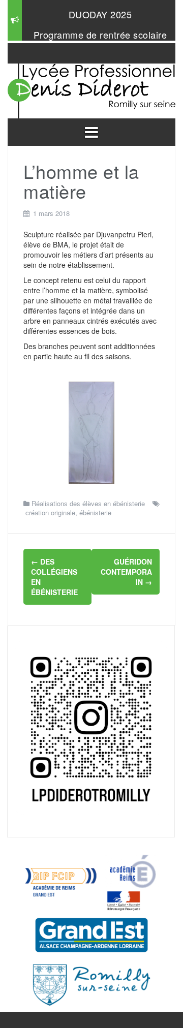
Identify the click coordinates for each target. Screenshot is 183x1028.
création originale (50, 512)
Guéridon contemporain (126, 571)
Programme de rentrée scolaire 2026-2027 (100, 39)
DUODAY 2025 (100, 14)
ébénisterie (95, 512)
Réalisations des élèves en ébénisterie (88, 503)
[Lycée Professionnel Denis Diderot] (91, 88)
